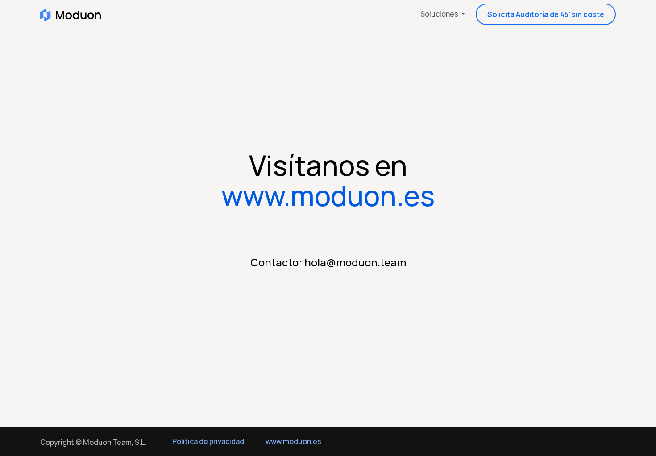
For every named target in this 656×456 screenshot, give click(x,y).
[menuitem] (443, 14)
